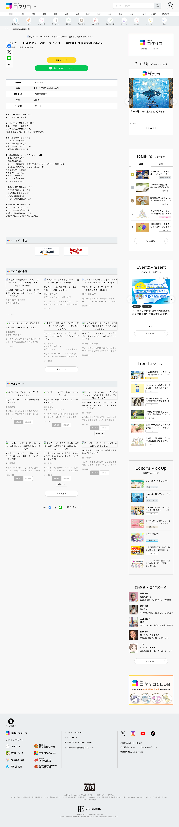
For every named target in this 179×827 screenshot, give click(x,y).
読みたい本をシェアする (63, 68)
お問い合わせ (126, 743)
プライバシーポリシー (148, 747)
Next (173, 101)
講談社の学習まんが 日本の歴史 (78, 742)
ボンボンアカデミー (73, 732)
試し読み (28, 422)
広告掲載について (128, 747)
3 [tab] (151, 128)
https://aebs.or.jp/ (89, 799)
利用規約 (138, 743)
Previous (128, 101)
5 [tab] (155, 128)
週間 (141, 164)
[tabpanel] (151, 102)
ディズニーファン (71, 737)
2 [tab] (148, 128)
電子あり (18, 422)
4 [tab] (153, 128)
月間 (161, 164)
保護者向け (167, 14)
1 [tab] (146, 128)
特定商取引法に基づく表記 (131, 751)
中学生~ (154, 14)
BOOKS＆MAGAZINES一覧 (21, 29)
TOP (7, 29)
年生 (88, 14)
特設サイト (99, 433)
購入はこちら (61, 60)
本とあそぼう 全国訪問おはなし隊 (79, 747)
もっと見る (151, 240)
